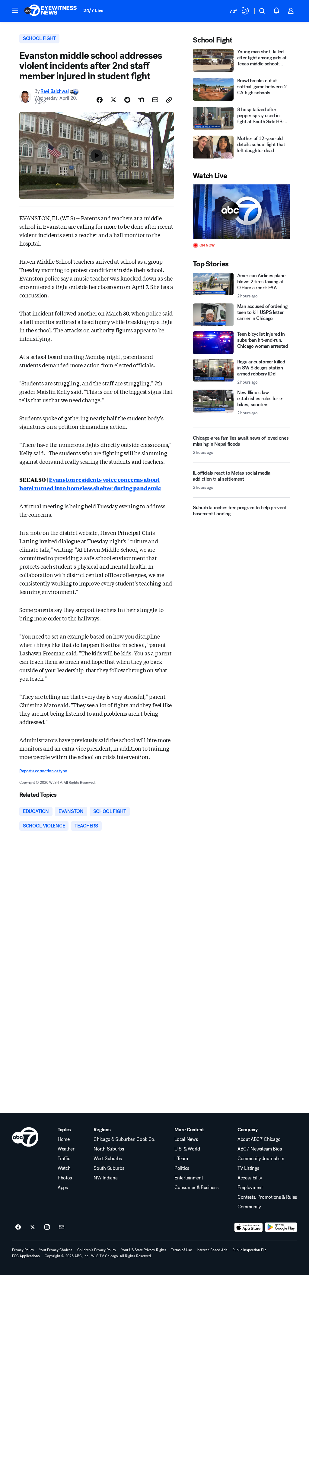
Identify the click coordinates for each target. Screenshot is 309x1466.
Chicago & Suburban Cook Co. (124, 1139)
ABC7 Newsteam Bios (259, 1149)
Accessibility (249, 1178)
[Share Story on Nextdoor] (141, 100)
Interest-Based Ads (212, 1250)
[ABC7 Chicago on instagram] (47, 1227)
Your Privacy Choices (55, 1250)
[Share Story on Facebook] (99, 100)
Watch (64, 1168)
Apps (63, 1187)
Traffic (64, 1158)
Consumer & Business (196, 1187)
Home (64, 1139)
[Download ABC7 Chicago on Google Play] (281, 1227)
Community (249, 1206)
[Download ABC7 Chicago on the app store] (248, 1227)
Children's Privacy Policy (96, 1250)
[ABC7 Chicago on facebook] (18, 1227)
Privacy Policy (23, 1250)
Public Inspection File (249, 1250)
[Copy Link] (169, 100)
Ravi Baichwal (54, 91)
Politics (181, 1168)
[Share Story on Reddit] (127, 100)
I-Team (181, 1158)
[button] (15, 10)
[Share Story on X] (113, 100)
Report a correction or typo (43, 771)
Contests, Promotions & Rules (267, 1197)
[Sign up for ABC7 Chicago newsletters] (62, 1227)
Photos (65, 1178)
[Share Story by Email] (155, 100)
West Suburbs (108, 1158)
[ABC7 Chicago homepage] (50, 10)
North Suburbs (109, 1149)
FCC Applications (26, 1256)
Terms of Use (181, 1250)
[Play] (241, 211)
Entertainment (188, 1178)
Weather (66, 1149)
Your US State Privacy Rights (143, 1250)
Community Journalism (260, 1158)
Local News (186, 1139)
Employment (250, 1187)
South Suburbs (109, 1168)
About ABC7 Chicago (258, 1139)
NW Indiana (105, 1178)
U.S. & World (187, 1149)
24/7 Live (93, 10)
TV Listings (248, 1168)
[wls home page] (25, 1137)
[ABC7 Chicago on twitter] (33, 1227)
